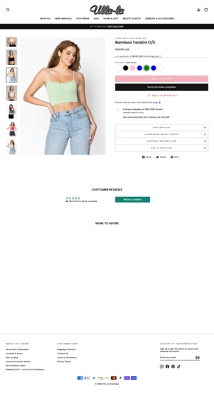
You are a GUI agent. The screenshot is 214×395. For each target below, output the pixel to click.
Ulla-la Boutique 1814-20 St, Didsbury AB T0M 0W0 (146, 117)
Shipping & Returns (66, 349)
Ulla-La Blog (12, 357)
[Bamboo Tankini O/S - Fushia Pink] (26, 316)
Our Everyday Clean (15, 365)
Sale (96, 18)
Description (161, 127)
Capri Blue (140, 68)
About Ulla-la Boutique (17, 349)
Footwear (82, 18)
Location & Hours (14, 353)
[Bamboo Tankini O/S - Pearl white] (41, 316)
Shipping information (161, 141)
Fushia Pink (133, 68)
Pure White (119, 68)
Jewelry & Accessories (159, 18)
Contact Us (62, 353)
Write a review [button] (133, 199)
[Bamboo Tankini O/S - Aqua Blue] (37, 316)
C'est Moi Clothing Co (131, 38)
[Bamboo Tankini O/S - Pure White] (18, 316)
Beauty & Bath (132, 18)
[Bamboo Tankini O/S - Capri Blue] (30, 316)
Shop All (45, 18)
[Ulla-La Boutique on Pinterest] (173, 366)
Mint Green (147, 68)
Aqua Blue (153, 68)
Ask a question (161, 148)
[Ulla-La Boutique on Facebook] (167, 366)
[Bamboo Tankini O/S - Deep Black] (22, 316)
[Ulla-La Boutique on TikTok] (179, 366)
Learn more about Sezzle (162, 134)
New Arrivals (63, 18)
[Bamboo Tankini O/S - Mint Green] (33, 316)
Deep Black (126, 68)
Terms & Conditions (66, 357)
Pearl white (160, 68)
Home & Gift (110, 18)
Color (126, 62)
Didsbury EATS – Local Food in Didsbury (25, 369)
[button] (161, 56)
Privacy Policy (64, 361)
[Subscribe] (197, 357)
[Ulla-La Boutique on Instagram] (161, 366)
